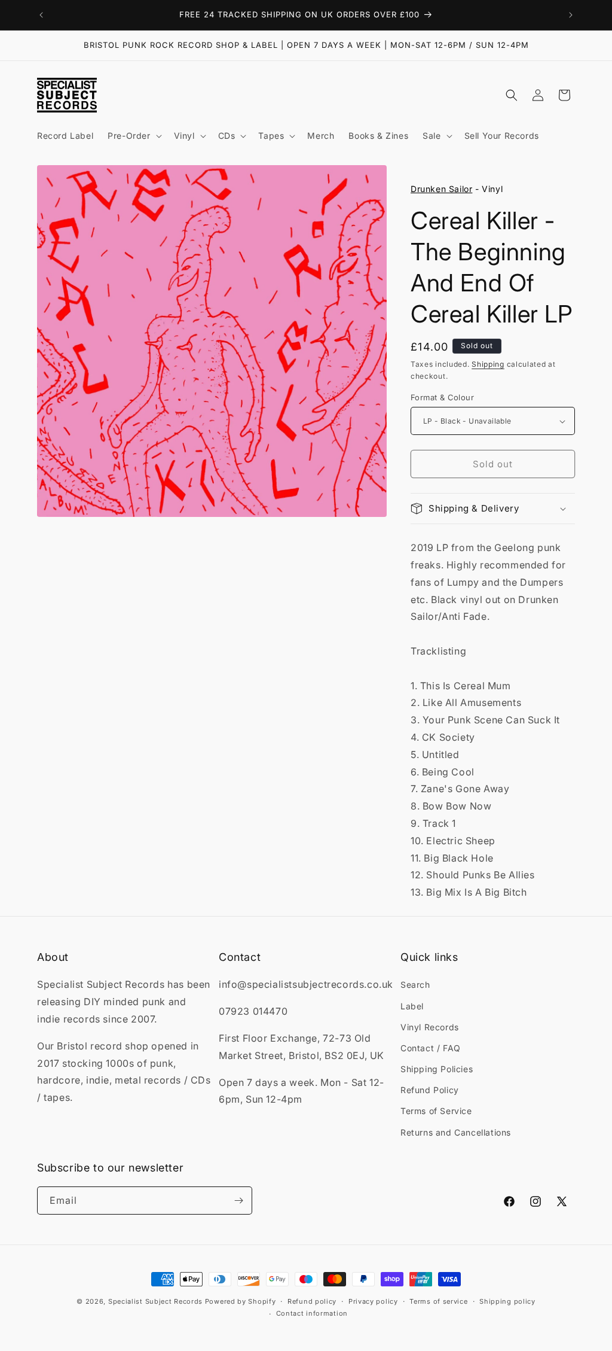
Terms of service (438, 1301)
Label (412, 1006)
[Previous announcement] (41, 15)
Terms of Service (436, 1111)
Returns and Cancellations (455, 1132)
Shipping (488, 364)
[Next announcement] (571, 15)
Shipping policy (507, 1301)
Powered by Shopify (240, 1301)
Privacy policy (373, 1301)
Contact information (312, 1313)
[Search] (511, 95)
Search (415, 984)
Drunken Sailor (441, 189)
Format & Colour (442, 397)
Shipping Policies (436, 1069)
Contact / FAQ (430, 1048)
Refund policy (311, 1301)
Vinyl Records (429, 1027)
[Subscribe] (238, 1200)
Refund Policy (429, 1090)
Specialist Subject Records (155, 1301)
